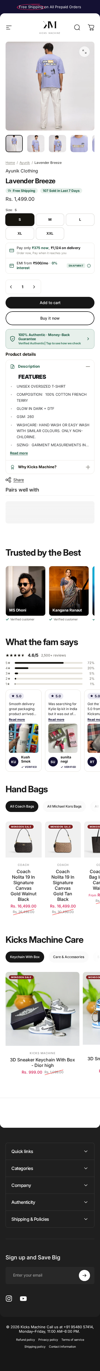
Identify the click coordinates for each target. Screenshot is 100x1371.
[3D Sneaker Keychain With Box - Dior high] (42, 1009)
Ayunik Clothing (22, 171)
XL (20, 233)
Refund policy (25, 1340)
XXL (49, 233)
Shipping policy (35, 1347)
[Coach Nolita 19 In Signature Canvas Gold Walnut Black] (24, 839)
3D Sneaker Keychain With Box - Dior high (42, 1062)
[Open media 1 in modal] (84, 51)
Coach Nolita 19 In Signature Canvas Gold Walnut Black (23, 885)
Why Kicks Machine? (37, 467)
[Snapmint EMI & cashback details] (89, 266)
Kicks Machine (43, 1053)
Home (10, 163)
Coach (23, 864)
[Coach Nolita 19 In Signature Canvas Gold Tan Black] (63, 839)
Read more (17, 719)
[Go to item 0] (14, 143)
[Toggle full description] (19, 453)
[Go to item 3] (57, 143)
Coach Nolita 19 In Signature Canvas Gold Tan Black (62, 885)
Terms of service (72, 1340)
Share (18, 479)
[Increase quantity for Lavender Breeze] (34, 287)
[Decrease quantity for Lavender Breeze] (11, 287)
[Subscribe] (84, 1275)
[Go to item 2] (35, 143)
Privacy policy (48, 1340)
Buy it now (50, 318)
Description (29, 366)
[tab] (22, 806)
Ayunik (24, 163)
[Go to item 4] (79, 143)
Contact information (62, 1347)
